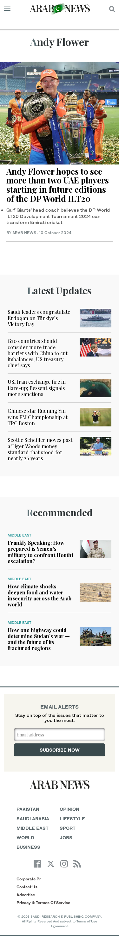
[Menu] (7, 8)
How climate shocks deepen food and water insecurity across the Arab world (39, 595)
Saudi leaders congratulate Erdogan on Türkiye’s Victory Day (39, 317)
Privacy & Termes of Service (43, 902)
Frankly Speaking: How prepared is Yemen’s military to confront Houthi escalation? (40, 551)
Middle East (19, 535)
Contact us (27, 886)
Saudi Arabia (33, 818)
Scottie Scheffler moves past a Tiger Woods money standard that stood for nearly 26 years (40, 449)
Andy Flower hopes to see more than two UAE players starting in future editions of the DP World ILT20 (57, 185)
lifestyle (72, 818)
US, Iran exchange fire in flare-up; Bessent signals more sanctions (37, 387)
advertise (26, 894)
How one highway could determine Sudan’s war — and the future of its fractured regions (39, 639)
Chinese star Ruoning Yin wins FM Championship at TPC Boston (38, 416)
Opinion (69, 809)
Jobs (66, 837)
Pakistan (28, 809)
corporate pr (29, 879)
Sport (68, 828)
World (25, 837)
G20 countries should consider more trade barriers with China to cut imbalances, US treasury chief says (38, 353)
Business (28, 847)
